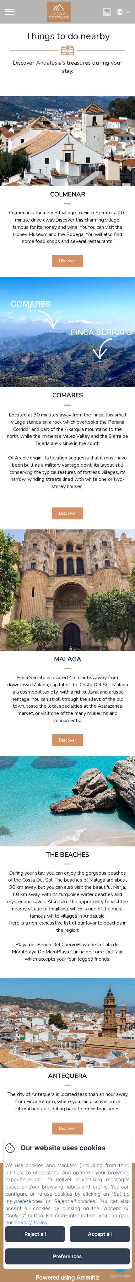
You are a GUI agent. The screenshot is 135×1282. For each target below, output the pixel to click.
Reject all (35, 1234)
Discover (67, 261)
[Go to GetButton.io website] (120, 1276)
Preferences (67, 1256)
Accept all (100, 1234)
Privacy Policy (30, 1222)
